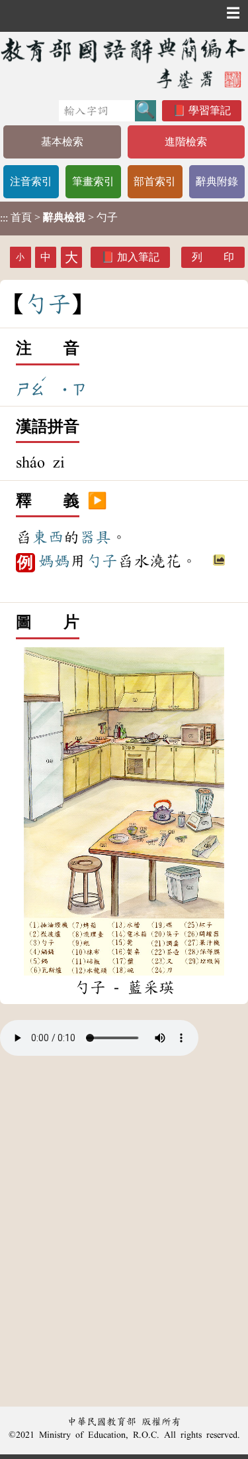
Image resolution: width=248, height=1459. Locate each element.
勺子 (102, 561)
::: (4, 218)
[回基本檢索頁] (124, 63)
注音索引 (31, 181)
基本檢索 (62, 141)
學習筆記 (209, 110)
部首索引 (155, 181)
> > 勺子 (59, 217)
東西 (47, 537)
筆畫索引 (93, 181)
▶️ (97, 501)
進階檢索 (186, 141)
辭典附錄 (217, 181)
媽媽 (54, 561)
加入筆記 (138, 257)
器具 (95, 537)
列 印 (213, 257)
